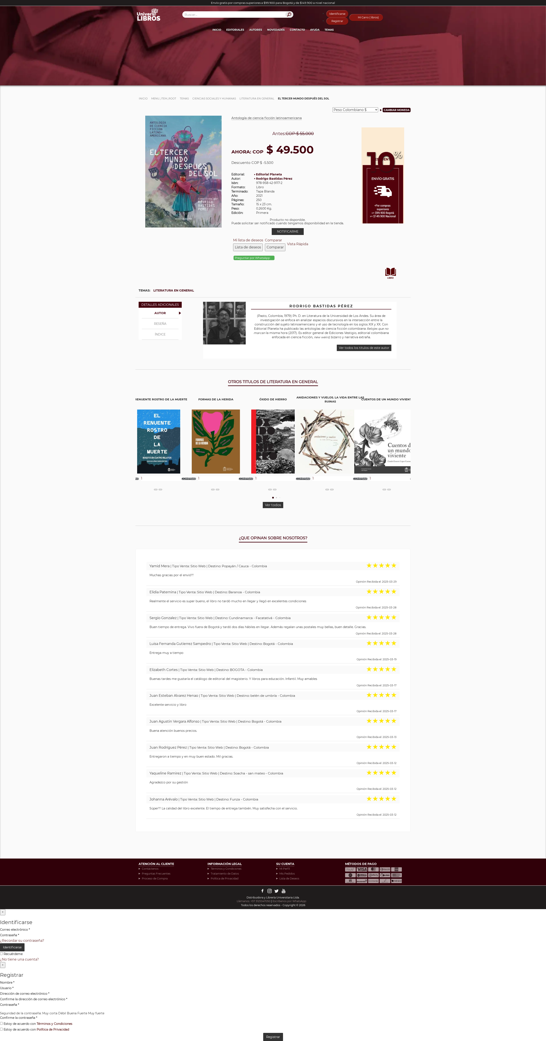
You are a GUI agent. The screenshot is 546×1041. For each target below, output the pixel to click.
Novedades (276, 29)
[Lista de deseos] (155, 489)
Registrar (337, 21)
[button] (273, 498)
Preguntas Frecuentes (156, 873)
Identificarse (337, 13)
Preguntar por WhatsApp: (253, 258)
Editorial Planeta (269, 174)
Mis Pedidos (287, 873)
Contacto (297, 29)
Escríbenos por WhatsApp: (290, 901)
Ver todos (273, 505)
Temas (329, 29)
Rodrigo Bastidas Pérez (274, 179)
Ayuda (314, 29)
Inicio (216, 29)
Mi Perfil (284, 868)
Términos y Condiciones (226, 868)
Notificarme (287, 231)
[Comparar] (160, 489)
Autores (255, 29)
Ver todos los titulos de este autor (364, 348)
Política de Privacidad (224, 878)
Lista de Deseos (289, 878)
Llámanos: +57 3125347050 (253, 901)
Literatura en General (173, 290)
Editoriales (235, 29)
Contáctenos (150, 868)
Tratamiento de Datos (225, 873)
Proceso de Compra (155, 878)
